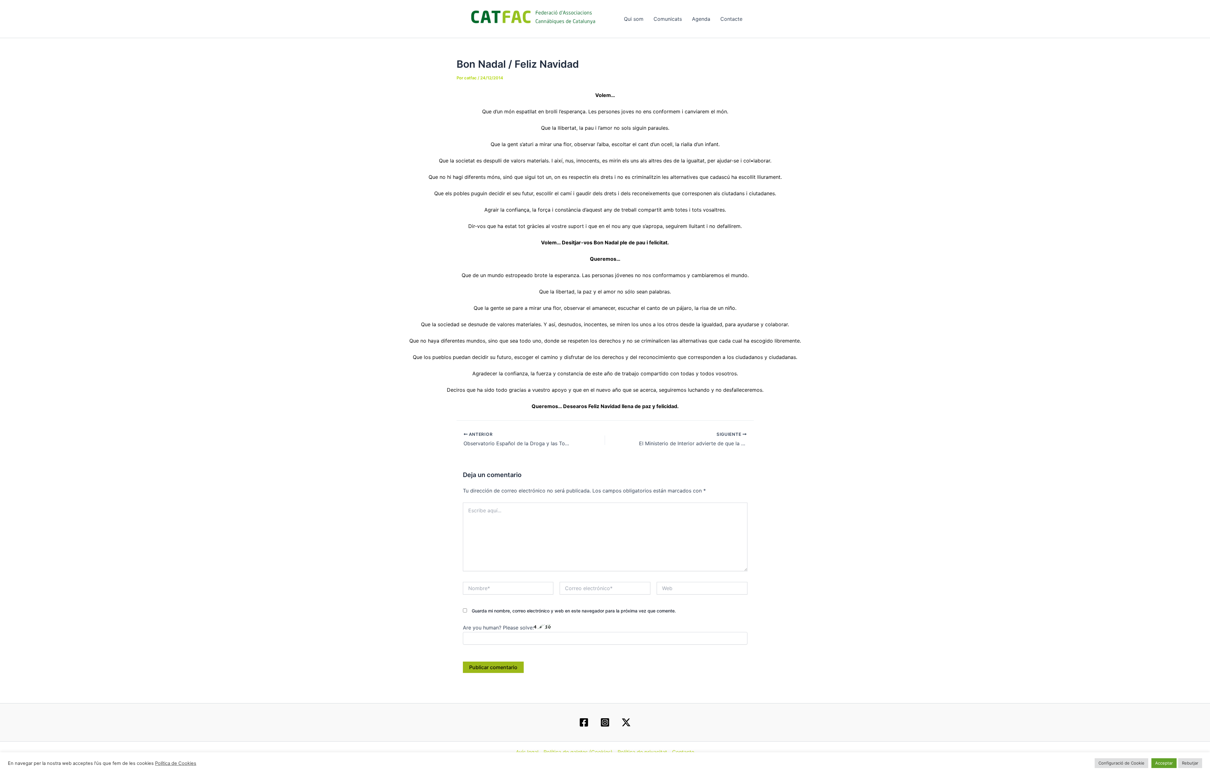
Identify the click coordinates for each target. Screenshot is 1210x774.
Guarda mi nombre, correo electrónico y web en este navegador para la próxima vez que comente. (574, 610)
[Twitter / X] (626, 722)
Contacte (731, 19)
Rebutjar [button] (1190, 762)
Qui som (633, 19)
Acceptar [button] (1164, 762)
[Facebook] (584, 722)
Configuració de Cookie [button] (1121, 762)
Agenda (701, 19)
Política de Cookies (175, 763)
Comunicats (668, 19)
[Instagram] (605, 722)
